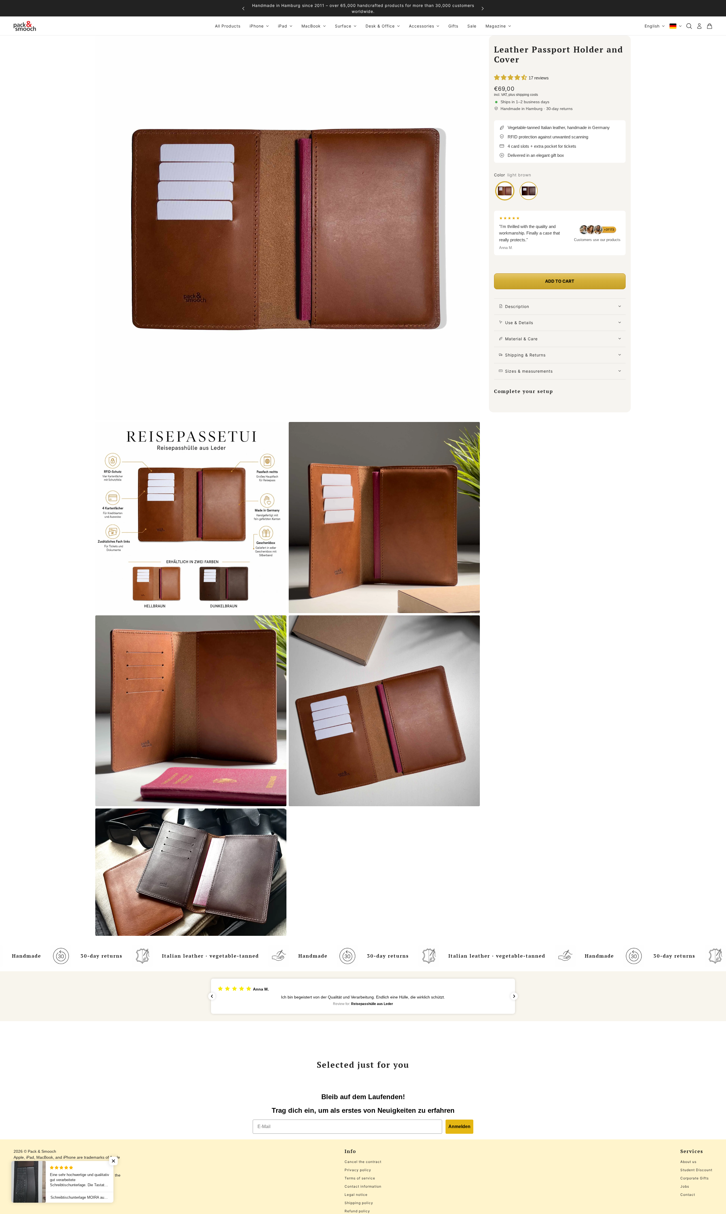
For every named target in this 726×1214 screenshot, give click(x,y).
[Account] (699, 26)
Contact (687, 1194)
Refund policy (357, 1211)
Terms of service (360, 1178)
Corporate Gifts (694, 1178)
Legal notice (356, 1194)
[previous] (243, 8)
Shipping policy (359, 1203)
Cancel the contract (363, 1162)
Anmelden (459, 1126)
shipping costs (527, 95)
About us (688, 1162)
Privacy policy (358, 1170)
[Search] (689, 26)
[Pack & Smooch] (25, 26)
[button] (363, 996)
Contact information (363, 1186)
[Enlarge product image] (287, 227)
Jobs (684, 1186)
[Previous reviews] (212, 996)
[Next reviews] (514, 996)
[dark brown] (528, 190)
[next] (483, 8)
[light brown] (504, 190)
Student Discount (696, 1170)
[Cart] (709, 26)
